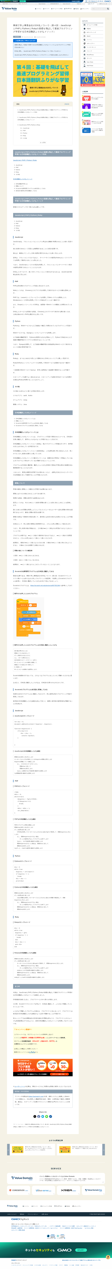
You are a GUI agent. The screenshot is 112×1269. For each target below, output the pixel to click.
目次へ (108, 1258)
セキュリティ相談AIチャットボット (86, 1226)
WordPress (90, 54)
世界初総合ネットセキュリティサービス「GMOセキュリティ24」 (29, 1226)
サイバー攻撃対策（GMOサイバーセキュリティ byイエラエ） (41, 1228)
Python (23, 133)
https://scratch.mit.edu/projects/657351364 (45, 585)
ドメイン (89, 39)
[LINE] (46, 1116)
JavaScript (24, 128)
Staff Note (90, 65)
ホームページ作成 (92, 25)
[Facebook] (39, 1116)
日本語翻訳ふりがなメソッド (27, 143)
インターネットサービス (16, 1265)
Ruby (23, 135)
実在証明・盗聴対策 (16, 1228)
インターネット (91, 47)
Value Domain (42, 4)
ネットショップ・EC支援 (28, 1265)
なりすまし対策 (89, 1228)
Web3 (88, 36)
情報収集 (66, 1265)
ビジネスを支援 (37, 1265)
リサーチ (60, 1265)
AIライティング (91, 32)
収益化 (89, 28)
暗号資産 (77, 1265)
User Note (20, 1124)
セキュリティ (91, 43)
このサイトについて (11, 1214)
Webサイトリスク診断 (68, 1226)
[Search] (108, 9)
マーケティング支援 (53, 1265)
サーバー (89, 58)
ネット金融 (71, 1265)
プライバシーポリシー (33, 1214)
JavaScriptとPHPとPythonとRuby (29, 125)
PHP (23, 130)
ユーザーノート (20, 1086)
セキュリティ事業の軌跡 (18, 1230)
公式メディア (91, 4)
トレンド (89, 51)
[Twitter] (35, 1116)
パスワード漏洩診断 (54, 1226)
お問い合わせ (45, 1214)
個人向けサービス (84, 1265)
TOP (14, 1124)
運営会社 (22, 1214)
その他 (23, 138)
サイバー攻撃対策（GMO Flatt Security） (71, 1228)
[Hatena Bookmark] (42, 1116)
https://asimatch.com (36, 1096)
